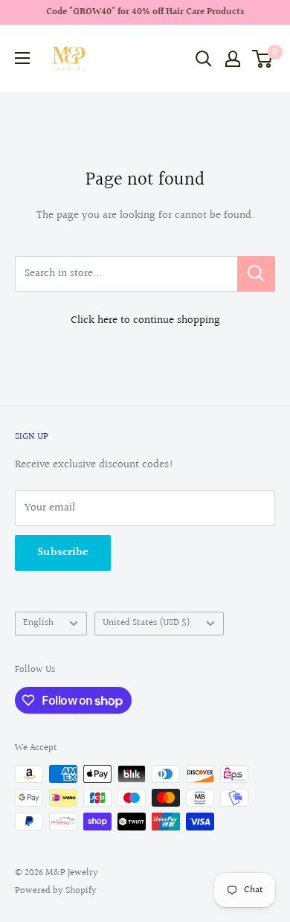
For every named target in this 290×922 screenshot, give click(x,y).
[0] (263, 59)
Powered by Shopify (56, 890)
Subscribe (62, 552)
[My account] (232, 59)
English (38, 622)
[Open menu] (22, 58)
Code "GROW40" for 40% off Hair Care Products (145, 11)
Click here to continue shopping (145, 320)
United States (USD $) (146, 622)
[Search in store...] (256, 274)
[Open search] (204, 59)
